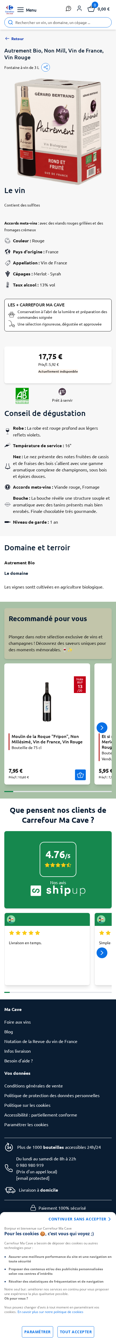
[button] (79, 8)
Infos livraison (17, 1051)
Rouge (38, 240)
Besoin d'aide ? (18, 1060)
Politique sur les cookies (27, 1105)
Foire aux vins (17, 1021)
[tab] (8, 788)
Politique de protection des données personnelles (52, 1095)
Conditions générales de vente (33, 1085)
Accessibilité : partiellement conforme (40, 1114)
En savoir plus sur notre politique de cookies (50, 1312)
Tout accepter (76, 1331)
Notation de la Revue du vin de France (40, 1041)
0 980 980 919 (30, 1165)
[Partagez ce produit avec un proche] (45, 67)
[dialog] (58, 1278)
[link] (9, 9)
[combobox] (58, 22)
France (52, 251)
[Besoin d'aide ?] (68, 8)
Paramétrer (37, 1331)
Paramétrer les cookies (26, 1124)
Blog (8, 1031)
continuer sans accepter (77, 1219)
